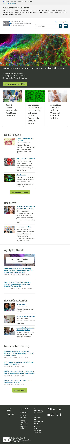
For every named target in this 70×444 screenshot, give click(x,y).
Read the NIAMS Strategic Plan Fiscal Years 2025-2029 (12, 110)
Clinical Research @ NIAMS (25, 316)
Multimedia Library (10, 415)
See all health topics (19, 192)
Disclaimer (24, 412)
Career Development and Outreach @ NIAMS (25, 329)
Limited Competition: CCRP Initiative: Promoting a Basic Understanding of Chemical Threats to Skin (17, 284)
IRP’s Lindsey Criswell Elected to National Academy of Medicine (18, 363)
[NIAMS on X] (56, 416)
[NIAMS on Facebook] (60, 415)
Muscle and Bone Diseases (25, 159)
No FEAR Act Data (23, 416)
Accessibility (24, 409)
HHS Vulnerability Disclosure (38, 411)
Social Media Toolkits (23, 227)
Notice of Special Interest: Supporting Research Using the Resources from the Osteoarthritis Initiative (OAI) (18, 270)
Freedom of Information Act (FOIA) (38, 420)
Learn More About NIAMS (15, 84)
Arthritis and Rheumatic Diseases (25, 139)
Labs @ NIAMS (21, 304)
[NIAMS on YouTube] (52, 415)
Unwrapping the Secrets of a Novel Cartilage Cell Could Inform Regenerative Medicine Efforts (18, 353)
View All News (19, 390)
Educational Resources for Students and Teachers (25, 208)
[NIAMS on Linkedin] (48, 415)
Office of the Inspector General (37, 429)
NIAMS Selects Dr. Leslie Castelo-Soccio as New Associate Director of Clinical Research (19, 372)
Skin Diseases (21, 175)
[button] (66, 26)
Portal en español (61, 22)
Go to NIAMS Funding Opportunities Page (19, 260)
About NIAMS (9, 410)
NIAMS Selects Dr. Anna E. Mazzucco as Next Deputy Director (17, 381)
